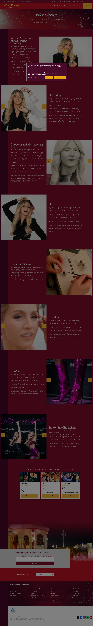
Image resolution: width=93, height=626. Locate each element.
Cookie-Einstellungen (32, 77)
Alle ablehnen (49, 77)
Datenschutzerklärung (42, 74)
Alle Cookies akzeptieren (60, 77)
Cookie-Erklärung (35, 74)
